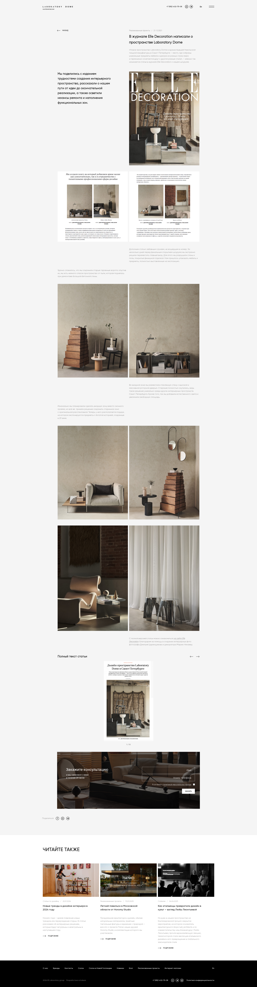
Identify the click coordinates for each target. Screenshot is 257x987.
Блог (131, 968)
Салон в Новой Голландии (100, 968)
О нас (45, 968)
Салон (81, 968)
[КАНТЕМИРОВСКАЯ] (58, 6)
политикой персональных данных (177, 784)
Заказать (188, 791)
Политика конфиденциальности (200, 980)
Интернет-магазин (173, 968)
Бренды (56, 968)
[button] (191, 656)
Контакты (69, 968)
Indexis (83, 980)
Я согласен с (171, 784)
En (201, 7)
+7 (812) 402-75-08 (174, 7)
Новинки (120, 968)
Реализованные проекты (149, 968)
